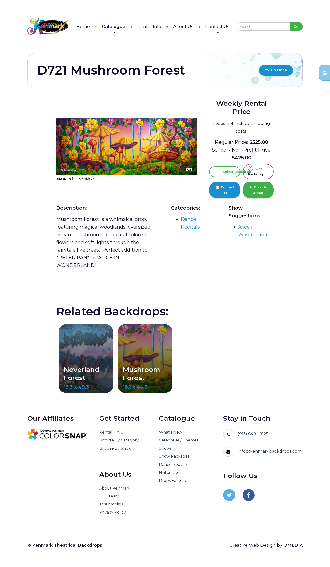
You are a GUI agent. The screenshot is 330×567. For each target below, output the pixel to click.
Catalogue (113, 26)
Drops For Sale (173, 480)
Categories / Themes (178, 440)
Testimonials (111, 504)
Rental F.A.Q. (111, 432)
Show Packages (174, 456)
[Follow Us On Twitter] (229, 495)
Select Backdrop (230, 172)
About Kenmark (114, 488)
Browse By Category (119, 440)
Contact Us (217, 26)
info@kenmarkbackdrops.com (270, 451)
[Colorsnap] (57, 434)
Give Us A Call (259, 190)
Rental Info (149, 26)
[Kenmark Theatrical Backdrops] (47, 26)
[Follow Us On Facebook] (249, 495)
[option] (126, 146)
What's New (170, 432)
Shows (165, 448)
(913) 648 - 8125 (253, 433)
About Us (183, 26)
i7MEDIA (293, 545)
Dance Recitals (173, 464)
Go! (297, 26)
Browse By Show (115, 448)
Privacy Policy (112, 512)
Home (83, 26)
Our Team (109, 496)
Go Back (278, 70)
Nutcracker (170, 472)
